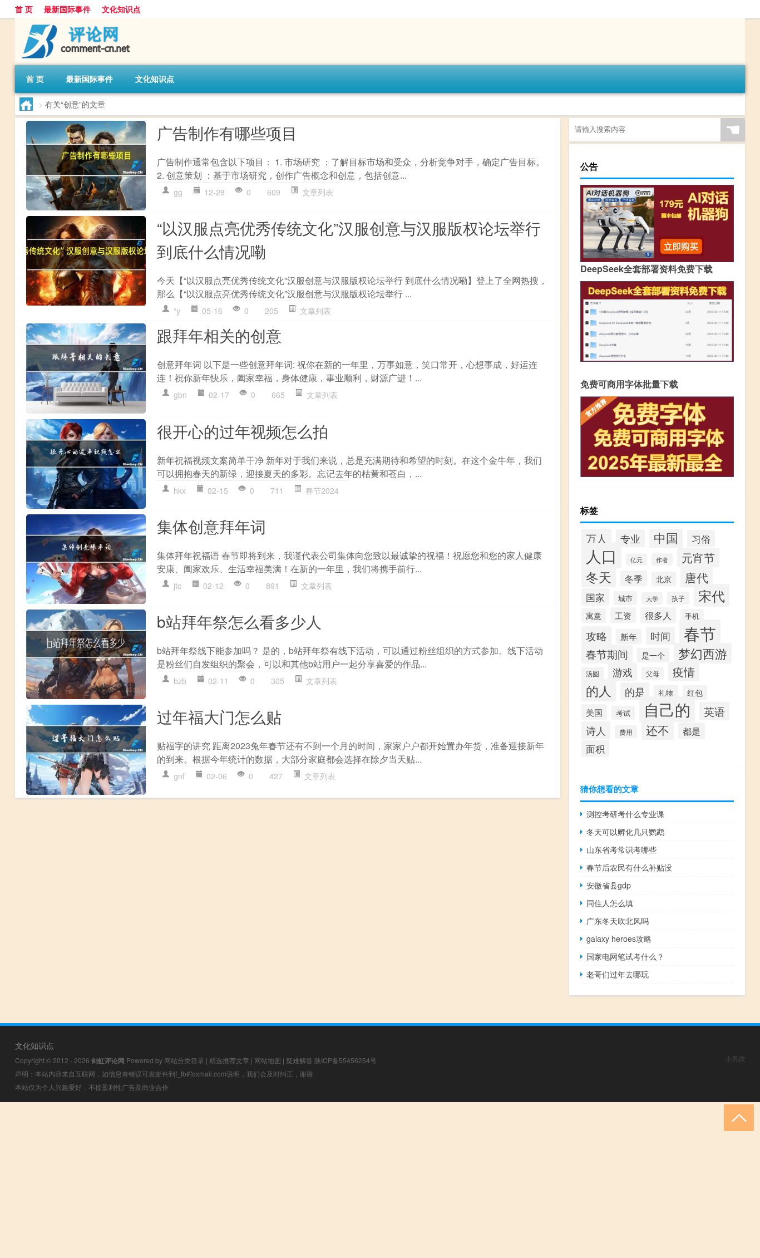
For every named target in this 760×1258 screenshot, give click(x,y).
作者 (662, 559)
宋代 (711, 595)
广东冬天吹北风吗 (617, 920)
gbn (180, 394)
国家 (595, 597)
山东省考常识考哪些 (621, 849)
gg (178, 192)
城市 (625, 598)
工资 (623, 615)
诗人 (596, 730)
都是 (691, 731)
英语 (714, 711)
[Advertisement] (334, 1180)
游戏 (623, 672)
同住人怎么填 (609, 902)
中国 (666, 537)
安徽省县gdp (608, 885)
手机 (692, 616)
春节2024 (322, 490)
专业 (630, 538)
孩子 (678, 598)
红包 (695, 692)
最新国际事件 (67, 8)
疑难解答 (299, 1060)
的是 (635, 691)
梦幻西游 (702, 653)
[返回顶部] (736, 1116)
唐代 (696, 577)
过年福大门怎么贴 (219, 716)
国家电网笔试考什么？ (625, 956)
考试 (623, 712)
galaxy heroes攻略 (619, 938)
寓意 (593, 615)
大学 (652, 598)
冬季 (634, 578)
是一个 (653, 655)
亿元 (636, 560)
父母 (652, 673)
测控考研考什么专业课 (625, 813)
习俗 (701, 539)
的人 (598, 690)
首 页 (24, 8)
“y (177, 310)
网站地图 (267, 1060)
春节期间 (607, 654)
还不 (657, 729)
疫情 (684, 672)
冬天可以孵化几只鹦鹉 (625, 831)
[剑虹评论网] (73, 21)
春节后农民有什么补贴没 (629, 867)
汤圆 (592, 673)
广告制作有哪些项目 (227, 132)
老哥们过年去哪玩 (617, 974)
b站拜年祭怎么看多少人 (239, 621)
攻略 (596, 635)
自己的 (667, 709)
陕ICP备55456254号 (345, 1060)
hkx (180, 490)
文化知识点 (121, 8)
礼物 (666, 692)
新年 (628, 636)
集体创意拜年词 (211, 526)
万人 (596, 538)
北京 (664, 578)
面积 (595, 748)
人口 (601, 555)
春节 (700, 633)
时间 (660, 635)
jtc (177, 585)
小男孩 (735, 1058)
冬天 (598, 577)
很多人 (658, 615)
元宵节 (698, 557)
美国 (594, 712)
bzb (180, 680)
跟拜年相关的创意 (219, 335)
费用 (626, 731)
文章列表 (317, 192)
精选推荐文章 (229, 1060)
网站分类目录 (184, 1060)
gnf (179, 776)
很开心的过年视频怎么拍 (242, 431)
